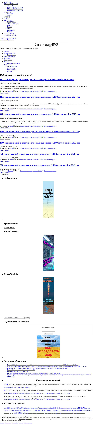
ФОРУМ (10, 13)
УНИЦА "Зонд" (45, 410)
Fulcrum (9, 32)
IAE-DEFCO (11, 30)
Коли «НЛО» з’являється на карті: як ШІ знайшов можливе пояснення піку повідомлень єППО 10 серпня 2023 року (43, 365)
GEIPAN (10, 25)
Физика (9, 71)
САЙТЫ (6, 18)
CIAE (9, 28)
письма (49, 413)
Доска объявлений (9, 56)
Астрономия (11, 68)
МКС (74, 408)
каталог (35, 91)
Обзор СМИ (7, 65)
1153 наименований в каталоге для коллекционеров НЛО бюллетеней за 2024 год (40, 97)
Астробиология (12, 66)
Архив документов (9, 53)
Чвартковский (70, 410)
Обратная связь (28, 423)
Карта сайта (15, 423)
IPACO (9, 27)
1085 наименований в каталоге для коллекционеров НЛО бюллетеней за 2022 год (40, 131)
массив (31, 413)
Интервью (7, 58)
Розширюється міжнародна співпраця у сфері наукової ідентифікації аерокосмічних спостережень (37, 368)
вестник (29, 91)
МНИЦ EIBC (11, 22)
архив (83, 410)
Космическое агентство (67, 408)
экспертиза (82, 413)
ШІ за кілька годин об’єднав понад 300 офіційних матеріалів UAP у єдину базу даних (33, 373)
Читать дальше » (5, 93)
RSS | (1, 38)
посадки (53, 413)
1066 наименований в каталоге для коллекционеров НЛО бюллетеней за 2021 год (40, 143)
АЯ (25, 408)
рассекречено (65, 413)
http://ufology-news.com (25, 419)
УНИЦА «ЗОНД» (12, 23)
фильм (77, 413)
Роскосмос (19, 410)
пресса (57, 413)
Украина (55, 410)
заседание (18, 413)
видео (11, 413)
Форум (21, 423)
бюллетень (23, 91)
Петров (13, 410)
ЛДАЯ (9, 15)
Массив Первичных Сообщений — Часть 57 (21, 370)
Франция (62, 410)
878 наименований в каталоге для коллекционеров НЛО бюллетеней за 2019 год (39, 165)
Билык (32, 408)
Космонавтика (11, 69)
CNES (5, 408)
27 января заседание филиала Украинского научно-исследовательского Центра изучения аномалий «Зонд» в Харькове (34, 393)
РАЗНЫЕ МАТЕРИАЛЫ (15, 10)
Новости (6, 61)
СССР (30, 410)
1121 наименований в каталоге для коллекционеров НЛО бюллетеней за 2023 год (40, 114)
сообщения (73, 413)
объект (35, 413)
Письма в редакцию (13, 63)
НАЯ (76, 408)
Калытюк (54, 408)
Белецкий (28, 408)
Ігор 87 (6, 390)
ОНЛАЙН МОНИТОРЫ (15, 7)
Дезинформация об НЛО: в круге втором (14, 387)
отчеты (39, 413)
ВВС (36, 408)
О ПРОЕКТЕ (8, 2)
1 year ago (27, 387)
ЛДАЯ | (11, 38)
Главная (6, 51)
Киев (60, 408)
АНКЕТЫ (10, 5)
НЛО (40, 91)
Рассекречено (11, 55)
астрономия (88, 410)
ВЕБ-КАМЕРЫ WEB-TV (15, 9)
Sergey (6, 384)
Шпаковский (78, 410)
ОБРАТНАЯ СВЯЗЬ (10, 35)
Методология (8, 60)
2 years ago (67, 393)
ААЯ (21, 408)
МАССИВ (7, 17)
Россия (25, 410)
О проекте (8, 423)
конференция (26, 413)
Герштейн (41, 408)
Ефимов (48, 408)
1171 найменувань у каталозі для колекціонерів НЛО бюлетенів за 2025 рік (37, 79)
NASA (17, 408)
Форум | (6, 38)
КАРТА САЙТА (9, 33)
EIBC (8, 408)
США (35, 410)
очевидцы (44, 413)
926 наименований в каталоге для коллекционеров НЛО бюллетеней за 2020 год (39, 154)
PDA (15, 38)
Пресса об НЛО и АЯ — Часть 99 (17, 371)
